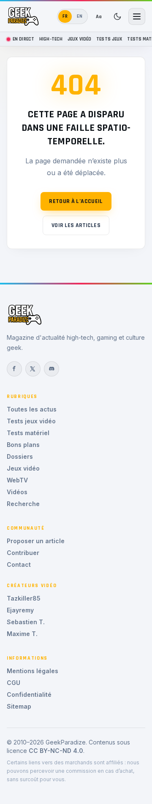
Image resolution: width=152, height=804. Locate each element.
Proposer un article (36, 540)
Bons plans (23, 444)
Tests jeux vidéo (31, 421)
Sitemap (19, 706)
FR (65, 16)
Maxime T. (22, 633)
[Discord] (51, 368)
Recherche (23, 503)
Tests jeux (109, 39)
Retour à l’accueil (76, 201)
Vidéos (17, 491)
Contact (19, 564)
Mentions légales (32, 670)
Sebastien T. (26, 621)
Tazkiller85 (24, 598)
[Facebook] (14, 368)
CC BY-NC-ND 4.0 (56, 750)
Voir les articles (76, 225)
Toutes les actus (32, 409)
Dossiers (20, 456)
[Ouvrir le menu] (136, 16)
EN (80, 16)
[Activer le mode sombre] (117, 16)
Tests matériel (28, 432)
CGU (13, 682)
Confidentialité (29, 694)
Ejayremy (20, 610)
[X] (33, 368)
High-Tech (50, 39)
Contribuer (23, 552)
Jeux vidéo (79, 39)
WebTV (17, 480)
